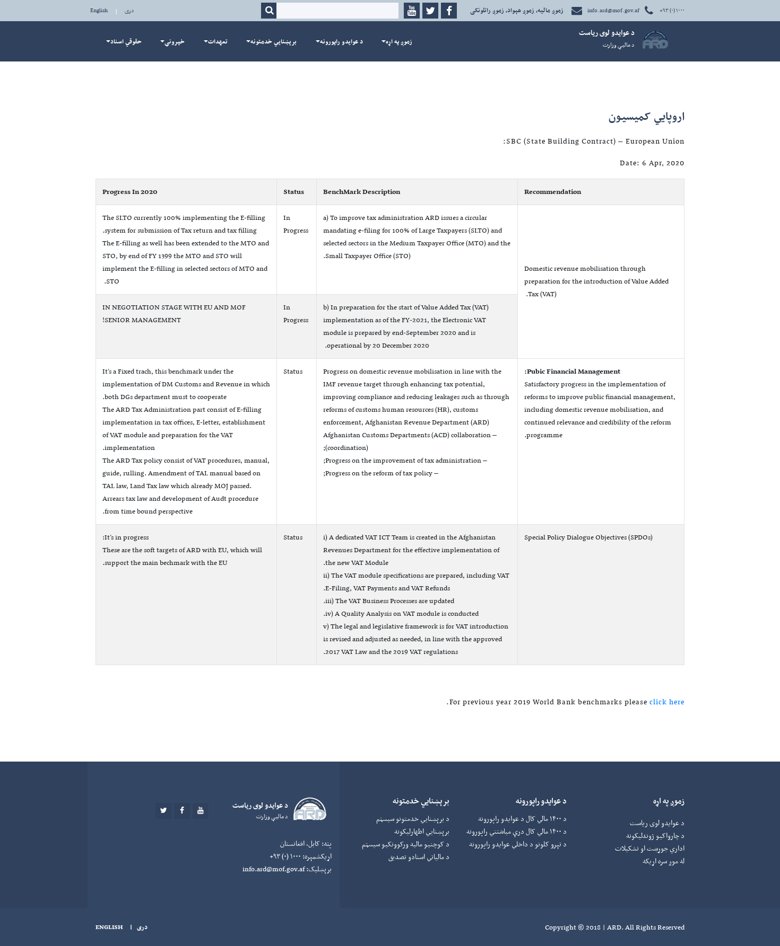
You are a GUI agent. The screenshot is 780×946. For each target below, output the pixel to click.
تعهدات (218, 41)
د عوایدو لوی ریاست (657, 823)
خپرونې (174, 41)
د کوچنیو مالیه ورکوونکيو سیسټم (405, 844)
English (99, 10)
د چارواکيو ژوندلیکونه (655, 835)
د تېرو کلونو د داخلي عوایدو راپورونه (518, 844)
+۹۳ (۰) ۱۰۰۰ (671, 10)
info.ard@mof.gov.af (613, 10)
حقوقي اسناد (126, 41)
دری (129, 10)
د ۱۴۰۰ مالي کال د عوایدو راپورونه (522, 818)
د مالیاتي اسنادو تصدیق (418, 857)
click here (666, 701)
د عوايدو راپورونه (341, 41)
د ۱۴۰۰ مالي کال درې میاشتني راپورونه (516, 831)
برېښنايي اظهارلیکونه (421, 831)
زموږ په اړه (399, 41)
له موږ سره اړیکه (663, 861)
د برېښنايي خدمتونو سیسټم (412, 818)
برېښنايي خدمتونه (273, 41)
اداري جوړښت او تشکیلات (649, 848)
